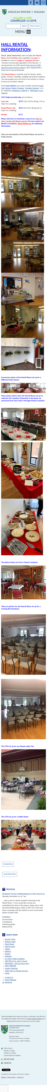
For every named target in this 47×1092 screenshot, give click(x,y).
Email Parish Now (10, 874)
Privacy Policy (11, 1077)
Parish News (9, 944)
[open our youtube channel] (37, 2)
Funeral (7, 954)
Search (24, 26)
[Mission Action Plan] (23, 19)
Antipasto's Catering (19, 91)
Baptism (8, 951)
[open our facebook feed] (30, 2)
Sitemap (3, 1077)
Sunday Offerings (11, 968)
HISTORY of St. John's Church (16, 961)
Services (10, 889)
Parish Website (10, 980)
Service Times (10, 939)
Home (7, 973)
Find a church (35, 26)
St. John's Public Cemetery (15, 959)
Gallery (7, 949)
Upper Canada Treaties (34, 1019)
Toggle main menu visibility (29, 32)
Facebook (8, 982)
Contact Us (9, 977)
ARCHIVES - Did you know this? (17, 964)
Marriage (8, 956)
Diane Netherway (24, 124)
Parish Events (10, 947)
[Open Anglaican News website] (43, 2)
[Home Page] (23, 12)
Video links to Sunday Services (16, 971)
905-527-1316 (9, 1059)
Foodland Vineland (32, 88)
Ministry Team (10, 942)
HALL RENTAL (10, 966)
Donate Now (8, 864)
